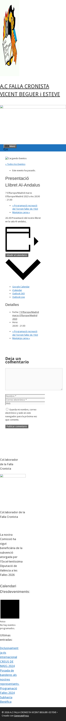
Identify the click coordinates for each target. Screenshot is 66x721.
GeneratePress (21, 715)
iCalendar (17, 290)
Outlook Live (18, 297)
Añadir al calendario (17, 255)
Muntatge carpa (21, 212)
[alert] (10, 613)
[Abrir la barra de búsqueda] (6, 149)
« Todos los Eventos (15, 164)
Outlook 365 (18, 293)
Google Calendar (21, 286)
